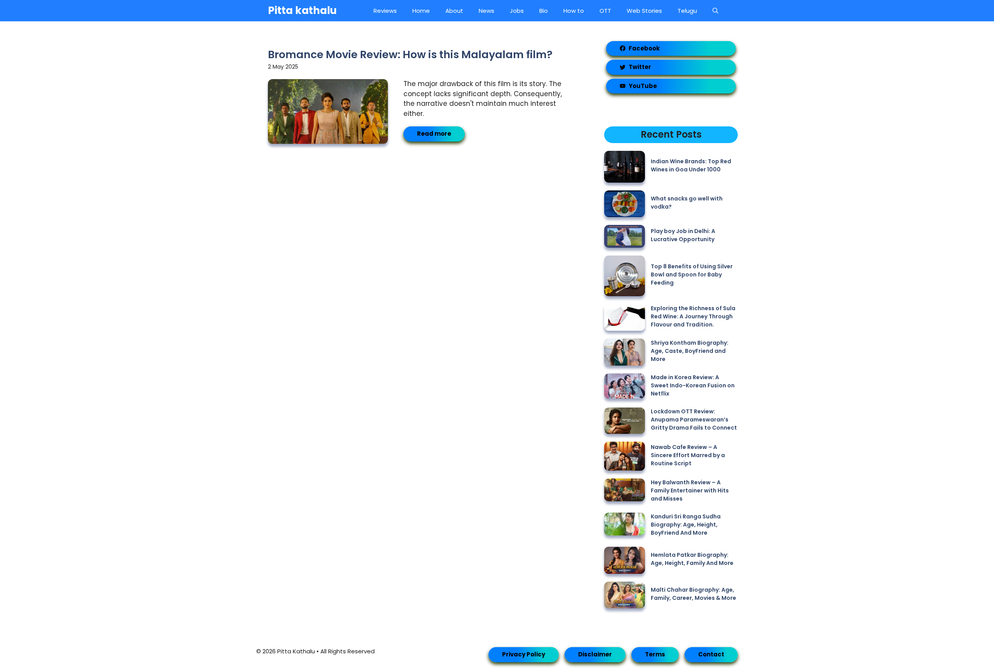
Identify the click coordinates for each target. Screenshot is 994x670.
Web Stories (644, 11)
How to (573, 11)
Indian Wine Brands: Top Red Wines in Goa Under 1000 (691, 165)
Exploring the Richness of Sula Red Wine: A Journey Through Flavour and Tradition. (693, 316)
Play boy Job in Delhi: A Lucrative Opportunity (683, 235)
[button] (715, 10)
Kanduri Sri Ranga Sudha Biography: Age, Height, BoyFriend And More (686, 525)
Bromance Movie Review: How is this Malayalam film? (410, 54)
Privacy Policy (523, 654)
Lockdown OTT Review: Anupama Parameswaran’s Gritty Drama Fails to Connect (694, 420)
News (486, 11)
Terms (655, 654)
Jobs (517, 11)
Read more (434, 134)
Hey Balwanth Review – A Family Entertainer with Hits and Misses (690, 490)
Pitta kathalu (302, 10)
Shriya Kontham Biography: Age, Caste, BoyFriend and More (689, 351)
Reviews (385, 11)
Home (421, 11)
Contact (711, 654)
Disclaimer (595, 654)
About (454, 11)
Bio (543, 11)
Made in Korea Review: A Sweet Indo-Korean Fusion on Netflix (693, 385)
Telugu (687, 11)
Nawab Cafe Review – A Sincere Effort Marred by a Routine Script (688, 455)
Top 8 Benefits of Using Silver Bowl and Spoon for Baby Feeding (692, 274)
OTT (605, 11)
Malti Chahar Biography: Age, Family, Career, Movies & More (693, 594)
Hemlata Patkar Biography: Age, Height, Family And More (692, 559)
